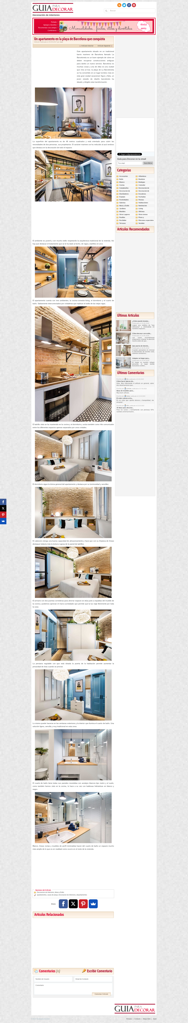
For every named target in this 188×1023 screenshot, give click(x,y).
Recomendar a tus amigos (47, 28)
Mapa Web (147, 1019)
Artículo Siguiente (104, 46)
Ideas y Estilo (59, 892)
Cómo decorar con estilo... (141, 333)
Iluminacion (143, 206)
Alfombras (142, 176)
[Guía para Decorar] (53, 8)
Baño (121, 179)
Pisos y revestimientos (144, 218)
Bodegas (142, 182)
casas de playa (52, 895)
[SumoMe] (93, 903)
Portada (54, 22)
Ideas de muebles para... (125, 391)
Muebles (122, 211)
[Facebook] (63, 903)
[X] (73, 903)
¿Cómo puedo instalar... (140, 321)
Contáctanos (52, 30)
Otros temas (143, 214)
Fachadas (142, 197)
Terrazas (122, 223)
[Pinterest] (83, 903)
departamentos (81, 895)
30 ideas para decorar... (125, 408)
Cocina (121, 185)
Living (141, 209)
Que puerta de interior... (140, 346)
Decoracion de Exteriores (144, 189)
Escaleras (142, 194)
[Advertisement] (54, 68)
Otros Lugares (124, 214)
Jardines (122, 209)
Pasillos (122, 217)
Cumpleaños (124, 188)
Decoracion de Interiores (45, 892)
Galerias (122, 203)
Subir (155, 1019)
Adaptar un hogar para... (141, 358)
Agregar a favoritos (50, 25)
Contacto (137, 1019)
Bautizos (142, 179)
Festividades (124, 200)
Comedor (142, 185)
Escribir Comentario (99, 971)
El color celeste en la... (125, 398)
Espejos (122, 197)
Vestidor (142, 223)
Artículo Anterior (87, 46)
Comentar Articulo (101, 994)
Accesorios (123, 176)
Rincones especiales (146, 220)
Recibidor (122, 220)
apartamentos (42, 895)
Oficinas (142, 211)
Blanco (121, 182)
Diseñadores (124, 194)
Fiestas (141, 200)
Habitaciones (143, 203)
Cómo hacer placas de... (125, 381)
